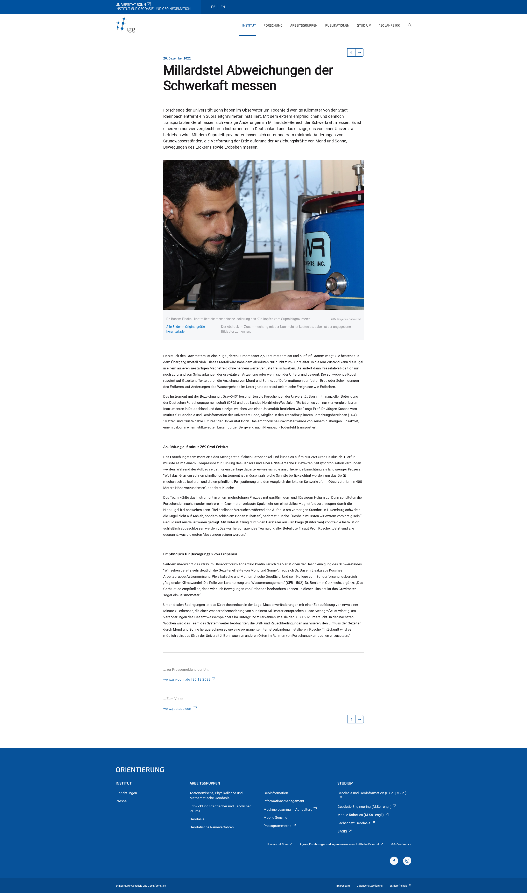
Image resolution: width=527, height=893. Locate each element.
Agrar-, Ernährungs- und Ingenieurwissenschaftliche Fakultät (339, 844)
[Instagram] (407, 861)
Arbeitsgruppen (303, 25)
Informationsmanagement (284, 801)
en (223, 7)
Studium (364, 25)
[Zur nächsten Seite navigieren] (360, 52)
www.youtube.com (177, 709)
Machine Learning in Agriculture (288, 809)
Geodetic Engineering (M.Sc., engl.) (364, 807)
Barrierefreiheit (398, 885)
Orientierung (140, 769)
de (213, 7)
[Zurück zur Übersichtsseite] (351, 52)
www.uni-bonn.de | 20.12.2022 (187, 679)
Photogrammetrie (277, 826)
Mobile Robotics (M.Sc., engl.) (360, 815)
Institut (249, 25)
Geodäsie (197, 819)
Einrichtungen (126, 793)
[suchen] (408, 28)
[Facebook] (394, 861)
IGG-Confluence (401, 844)
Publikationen (337, 25)
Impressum (343, 885)
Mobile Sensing (275, 817)
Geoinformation (276, 793)
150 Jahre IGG (389, 25)
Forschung (273, 25)
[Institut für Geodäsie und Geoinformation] (136, 25)
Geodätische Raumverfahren (212, 827)
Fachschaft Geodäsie (353, 823)
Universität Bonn (131, 4)
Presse (121, 801)
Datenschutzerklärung (369, 885)
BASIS (342, 831)
